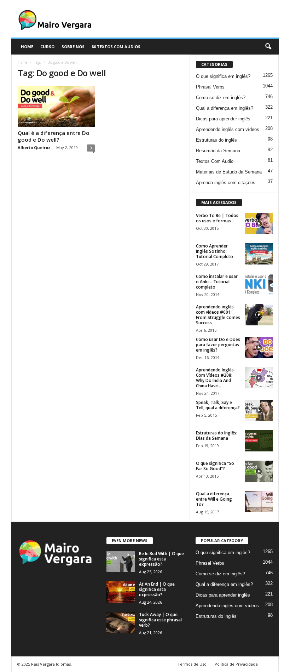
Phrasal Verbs (210, 87)
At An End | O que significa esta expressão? (157, 589)
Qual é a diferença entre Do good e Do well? (53, 136)
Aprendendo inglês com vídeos (227, 129)
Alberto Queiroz (34, 147)
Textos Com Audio (214, 161)
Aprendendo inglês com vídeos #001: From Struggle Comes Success (218, 315)
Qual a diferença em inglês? (224, 108)
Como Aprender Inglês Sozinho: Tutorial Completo (214, 251)
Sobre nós (73, 46)
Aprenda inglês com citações (225, 182)
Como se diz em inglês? (220, 97)
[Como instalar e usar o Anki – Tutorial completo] (259, 284)
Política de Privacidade (236, 664)
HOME (27, 46)
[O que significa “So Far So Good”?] (259, 471)
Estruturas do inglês (216, 140)
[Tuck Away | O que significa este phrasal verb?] (120, 622)
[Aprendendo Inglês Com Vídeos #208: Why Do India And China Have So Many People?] (259, 377)
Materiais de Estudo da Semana (229, 172)
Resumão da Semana (218, 150)
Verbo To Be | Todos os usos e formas (217, 218)
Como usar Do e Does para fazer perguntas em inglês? (218, 344)
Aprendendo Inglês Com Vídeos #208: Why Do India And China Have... (215, 378)
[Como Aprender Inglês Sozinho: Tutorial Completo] (259, 253)
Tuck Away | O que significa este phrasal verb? (160, 619)
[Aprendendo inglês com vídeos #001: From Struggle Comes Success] (259, 314)
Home (22, 62)
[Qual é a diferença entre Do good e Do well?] (56, 106)
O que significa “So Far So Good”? (215, 466)
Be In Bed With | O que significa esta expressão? (161, 559)
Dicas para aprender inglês (223, 118)
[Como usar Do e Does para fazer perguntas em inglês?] (259, 347)
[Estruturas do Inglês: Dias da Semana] (259, 440)
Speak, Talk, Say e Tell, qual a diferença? (218, 405)
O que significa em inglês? (223, 76)
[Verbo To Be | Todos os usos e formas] (259, 223)
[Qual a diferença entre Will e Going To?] (259, 501)
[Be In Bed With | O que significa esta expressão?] (120, 561)
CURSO (47, 46)
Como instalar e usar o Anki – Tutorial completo (217, 281)
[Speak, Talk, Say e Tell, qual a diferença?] (259, 410)
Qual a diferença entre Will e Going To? (214, 499)
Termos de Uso (192, 664)
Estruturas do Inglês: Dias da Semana (216, 435)
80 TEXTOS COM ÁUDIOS (116, 46)
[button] (268, 47)
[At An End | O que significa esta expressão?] (120, 592)
